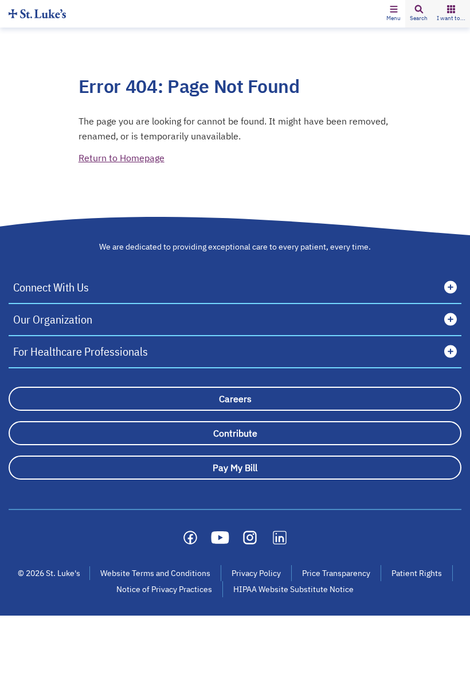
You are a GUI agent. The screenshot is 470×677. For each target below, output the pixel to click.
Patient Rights (416, 573)
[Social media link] (190, 537)
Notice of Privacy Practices (164, 589)
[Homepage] (37, 13)
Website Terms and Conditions (155, 573)
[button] (393, 14)
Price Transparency (336, 573)
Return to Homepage (121, 158)
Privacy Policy (256, 573)
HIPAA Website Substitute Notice (294, 589)
